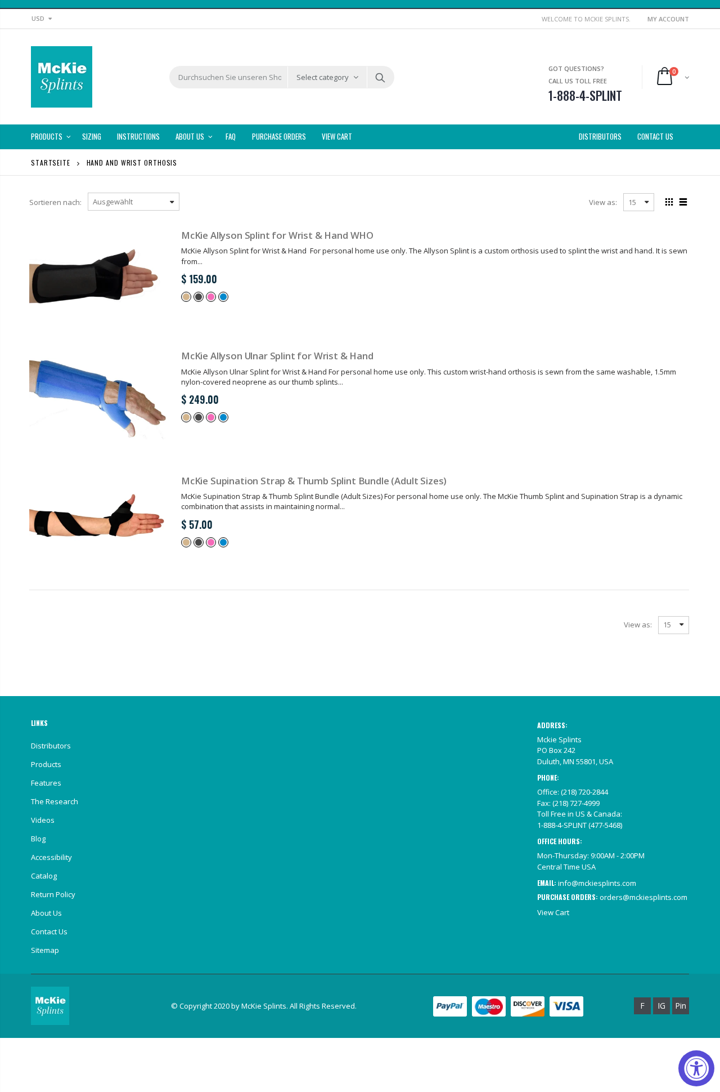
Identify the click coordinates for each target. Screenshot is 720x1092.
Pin (680, 1005)
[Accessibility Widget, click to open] (696, 1068)
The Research (54, 801)
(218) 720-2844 (584, 792)
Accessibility (51, 857)
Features (46, 783)
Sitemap (45, 950)
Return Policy (53, 894)
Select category (322, 77)
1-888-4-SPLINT (562, 825)
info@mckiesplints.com (597, 883)
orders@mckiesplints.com (643, 897)
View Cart (553, 912)
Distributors (51, 746)
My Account (668, 19)
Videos (43, 820)
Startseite (50, 162)
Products (46, 764)
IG (661, 1005)
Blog (38, 839)
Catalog (44, 876)
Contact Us (49, 931)
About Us (46, 913)
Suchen (380, 77)
